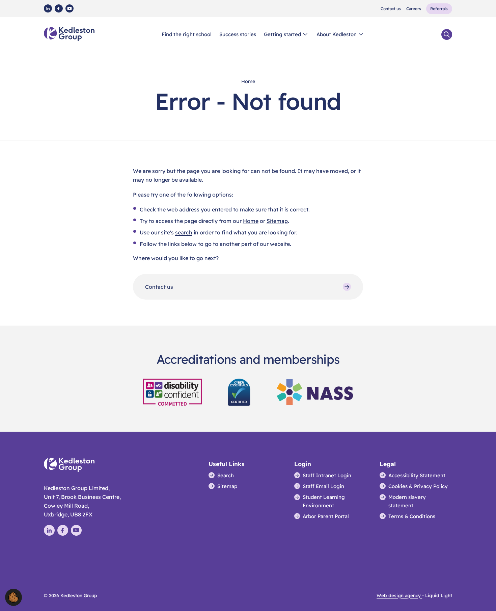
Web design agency (399, 595)
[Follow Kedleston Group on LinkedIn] (48, 8)
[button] (13, 596)
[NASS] (315, 391)
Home (250, 221)
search (183, 232)
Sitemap (277, 221)
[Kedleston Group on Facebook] (59, 8)
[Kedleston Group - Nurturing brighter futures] (69, 34)
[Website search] (446, 34)
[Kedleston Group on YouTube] (69, 8)
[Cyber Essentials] (239, 391)
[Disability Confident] (172, 391)
